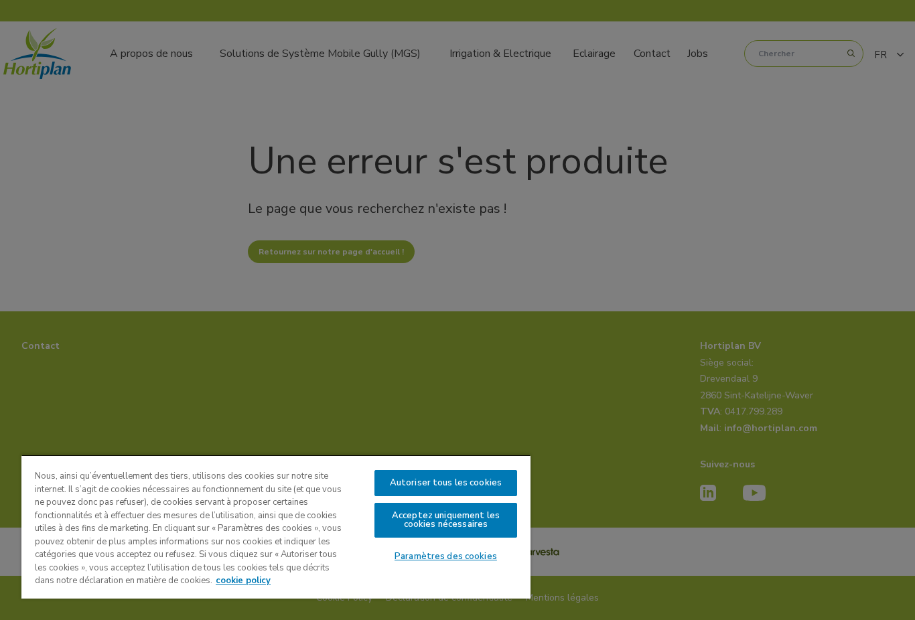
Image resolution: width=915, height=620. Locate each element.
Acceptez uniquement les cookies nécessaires (446, 520)
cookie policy (243, 580)
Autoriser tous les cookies (446, 483)
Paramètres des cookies (446, 556)
